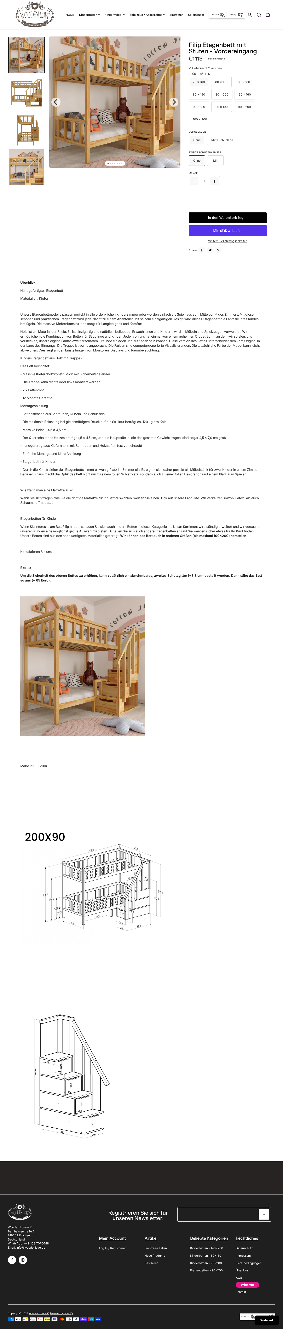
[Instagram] (23, 1260)
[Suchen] (259, 15)
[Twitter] (210, 250)
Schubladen (197, 131)
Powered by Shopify (61, 1313)
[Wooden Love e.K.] (36, 14)
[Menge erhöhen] (214, 181)
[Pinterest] (218, 250)
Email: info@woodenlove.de (26, 1247)
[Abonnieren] (264, 1214)
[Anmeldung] (250, 15)
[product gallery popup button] (172, 47)
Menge (193, 173)
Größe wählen (199, 73)
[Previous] (55, 102)
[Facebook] (202, 250)
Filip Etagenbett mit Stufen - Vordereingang (223, 48)
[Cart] (268, 15)
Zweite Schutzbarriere (205, 152)
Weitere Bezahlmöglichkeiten (227, 241)
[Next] (173, 102)
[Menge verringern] (194, 181)
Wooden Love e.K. (39, 1313)
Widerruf (266, 1320)
